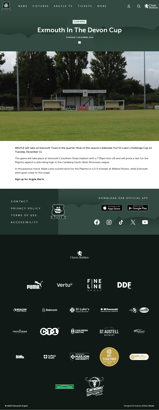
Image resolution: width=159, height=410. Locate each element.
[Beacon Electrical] (20, 310)
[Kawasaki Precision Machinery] (109, 310)
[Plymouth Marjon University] (79, 357)
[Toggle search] (138, 6)
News (23, 6)
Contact (19, 201)
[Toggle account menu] (129, 6)
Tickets (85, 6)
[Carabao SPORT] (94, 386)
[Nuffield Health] (49, 357)
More (102, 6)
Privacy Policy (26, 208)
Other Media (148, 406)
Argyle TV (63, 6)
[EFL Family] (139, 357)
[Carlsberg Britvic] (79, 331)
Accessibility (24, 222)
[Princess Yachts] (20, 331)
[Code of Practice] (109, 356)
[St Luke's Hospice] (79, 310)
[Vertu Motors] (64, 285)
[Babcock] (49, 310)
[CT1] (49, 331)
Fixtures (41, 6)
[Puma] (34, 285)
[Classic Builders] (79, 255)
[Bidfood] (139, 331)
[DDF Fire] (124, 285)
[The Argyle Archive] (64, 386)
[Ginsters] (139, 310)
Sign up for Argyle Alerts (29, 179)
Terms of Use (24, 215)
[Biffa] (20, 357)
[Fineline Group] (94, 285)
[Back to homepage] (6, 6)
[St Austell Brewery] (109, 331)
